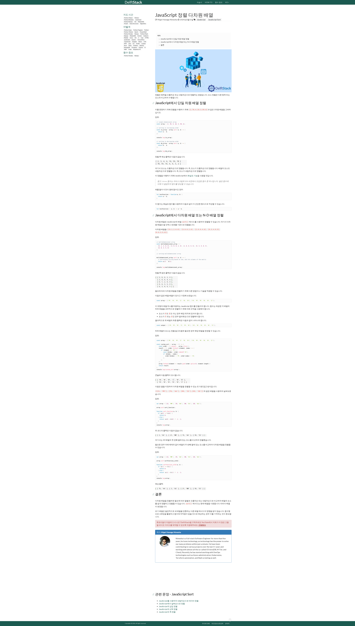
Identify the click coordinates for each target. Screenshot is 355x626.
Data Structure (134, 23)
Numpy (137, 34)
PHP (125, 43)
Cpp (142, 38)
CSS (145, 41)
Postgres (134, 47)
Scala (130, 49)
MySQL (142, 45)
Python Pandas (128, 34)
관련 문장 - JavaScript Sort (174, 594)
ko (226, 2)
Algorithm (143, 23)
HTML (147, 38)
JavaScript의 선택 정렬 (168, 609)
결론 (162, 45)
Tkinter (136, 18)
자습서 (199, 2)
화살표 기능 (192, 176)
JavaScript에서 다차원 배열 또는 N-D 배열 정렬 (180, 42)
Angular (134, 41)
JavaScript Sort (214, 19)
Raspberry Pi (137, 49)
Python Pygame (138, 30)
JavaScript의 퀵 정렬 (167, 612)
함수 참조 (219, 2)
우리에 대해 (206, 623)
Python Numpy (128, 21)
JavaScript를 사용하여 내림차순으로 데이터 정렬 (178, 601)
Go (133, 43)
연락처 (227, 623)
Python (146, 30)
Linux (131, 38)
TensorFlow (140, 39)
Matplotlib (141, 21)
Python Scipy (128, 30)
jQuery (134, 39)
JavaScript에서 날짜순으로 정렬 (172, 603)
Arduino (135, 45)
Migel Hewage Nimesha (167, 19)
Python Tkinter (128, 32)
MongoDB (127, 47)
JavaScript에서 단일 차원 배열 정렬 (175, 39)
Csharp (143, 43)
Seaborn (145, 36)
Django (126, 36)
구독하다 (202, 525)
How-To (208, 2)
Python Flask (144, 34)
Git (135, 21)
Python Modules (129, 20)
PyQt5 (126, 23)
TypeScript (127, 41)
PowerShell (143, 32)
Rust (125, 45)
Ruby (130, 45)
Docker (140, 36)
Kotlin (138, 43)
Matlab (126, 38)
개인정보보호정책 (217, 623)
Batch (136, 32)
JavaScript (138, 20)
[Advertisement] (7, 35)
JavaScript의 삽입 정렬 (168, 606)
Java (129, 43)
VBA (125, 49)
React (140, 41)
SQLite (141, 47)
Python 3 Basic (128, 18)
